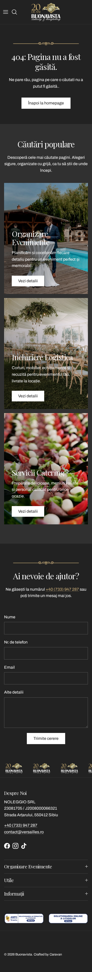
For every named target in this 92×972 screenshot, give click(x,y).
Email (9, 667)
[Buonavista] (46, 12)
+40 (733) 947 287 (62, 589)
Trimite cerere (46, 738)
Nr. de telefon (16, 642)
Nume (9, 617)
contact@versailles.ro (24, 832)
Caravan (56, 954)
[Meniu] (5, 12)
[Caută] (16, 12)
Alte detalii (14, 692)
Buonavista (23, 954)
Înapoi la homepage (46, 103)
